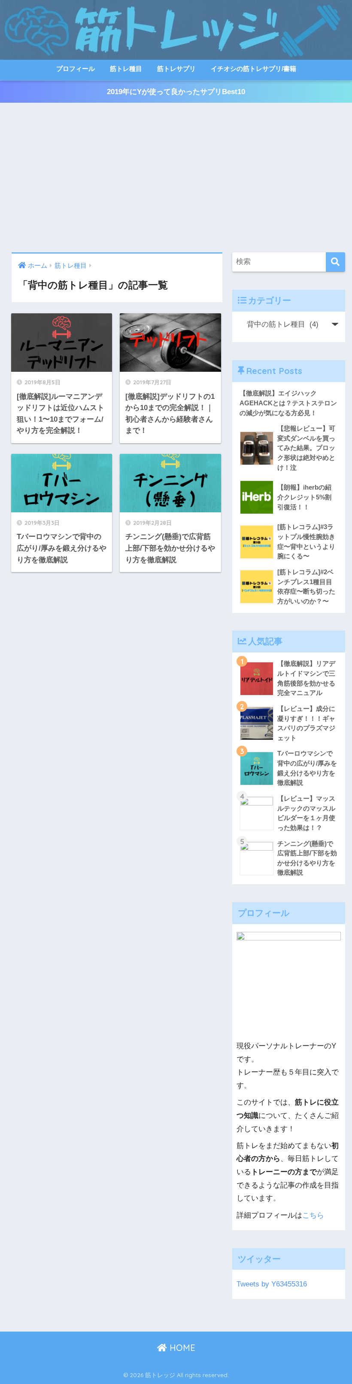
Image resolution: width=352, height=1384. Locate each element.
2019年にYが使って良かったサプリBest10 (176, 92)
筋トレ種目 (126, 68)
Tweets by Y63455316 (272, 1284)
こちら (313, 1215)
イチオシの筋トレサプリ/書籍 (253, 68)
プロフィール (75, 68)
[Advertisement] (176, 177)
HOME (181, 1347)
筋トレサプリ (176, 68)
